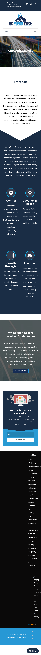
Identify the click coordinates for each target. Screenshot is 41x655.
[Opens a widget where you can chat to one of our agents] (33, 651)
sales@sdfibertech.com (14, 7)
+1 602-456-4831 (14, 4)
